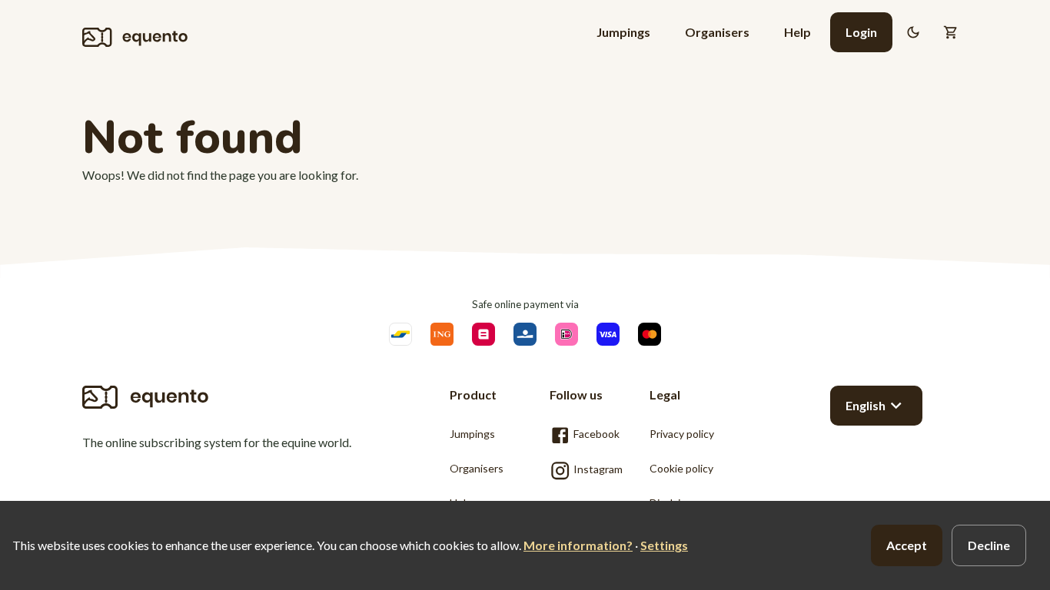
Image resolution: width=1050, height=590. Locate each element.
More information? (578, 545)
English (866, 405)
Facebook (595, 433)
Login (861, 32)
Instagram (596, 469)
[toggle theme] (913, 32)
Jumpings (623, 32)
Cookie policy (681, 468)
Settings (664, 545)
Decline (989, 545)
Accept (906, 545)
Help (797, 32)
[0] (951, 32)
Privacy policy (682, 433)
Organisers (717, 32)
